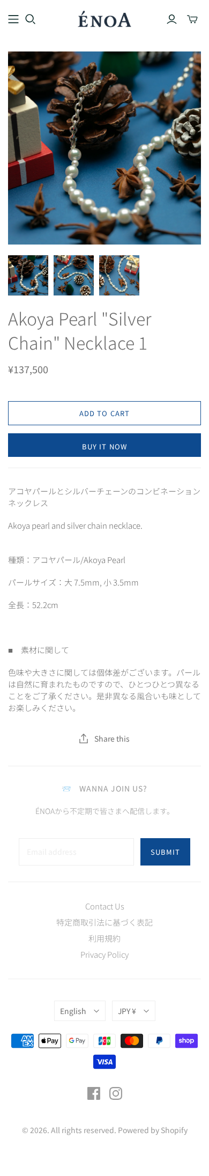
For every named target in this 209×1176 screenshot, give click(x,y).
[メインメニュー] (13, 19)
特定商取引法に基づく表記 (104, 922)
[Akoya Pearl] (28, 275)
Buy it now (104, 446)
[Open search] (30, 19)
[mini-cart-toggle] (192, 19)
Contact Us (104, 906)
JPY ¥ (127, 1010)
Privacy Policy (104, 954)
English (73, 1010)
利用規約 (104, 938)
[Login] (171, 19)
